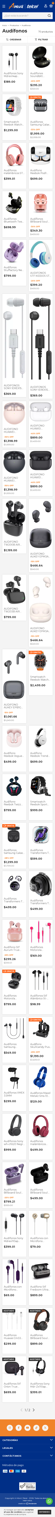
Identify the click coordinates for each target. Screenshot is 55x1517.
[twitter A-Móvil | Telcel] (45, 1428)
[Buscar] (49, 15)
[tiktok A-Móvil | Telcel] (36, 1428)
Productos (14, 25)
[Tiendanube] (27, 1503)
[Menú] (4, 6)
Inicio (4, 25)
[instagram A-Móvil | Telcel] (10, 1428)
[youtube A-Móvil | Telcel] (27, 1428)
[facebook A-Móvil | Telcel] (19, 1428)
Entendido (44, 1512)
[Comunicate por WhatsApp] (49, 1501)
